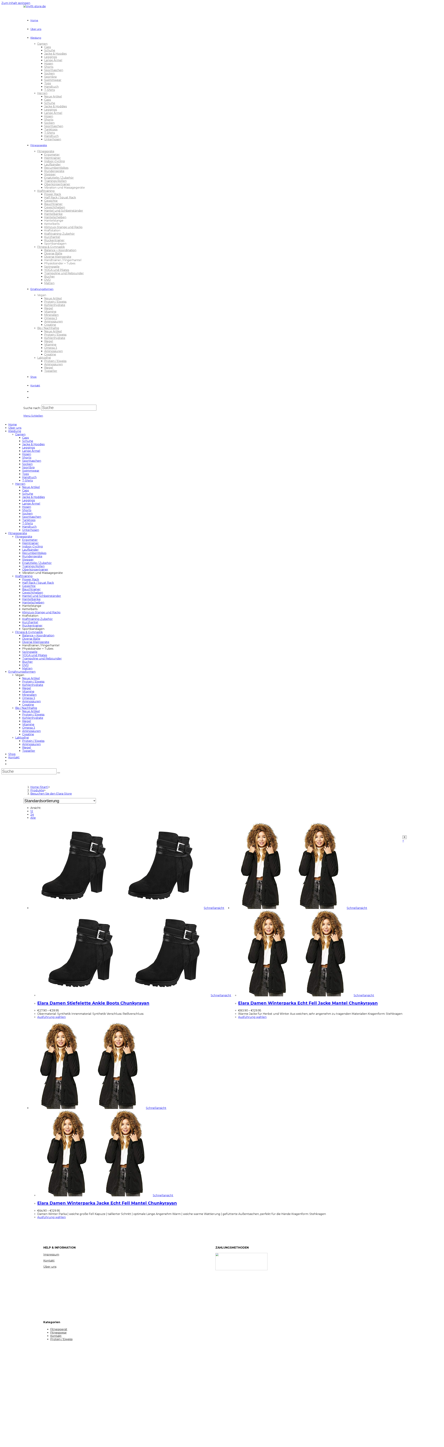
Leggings (28, 447)
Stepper (28, 559)
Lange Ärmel (31, 451)
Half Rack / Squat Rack (38, 582)
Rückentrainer (32, 625)
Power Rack (30, 579)
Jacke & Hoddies (33, 497)
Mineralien (29, 694)
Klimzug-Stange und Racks (41, 612)
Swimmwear (30, 470)
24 (32, 814)
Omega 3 (28, 698)
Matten (27, 668)
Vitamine (28, 691)
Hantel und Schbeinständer (41, 596)
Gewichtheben (32, 592)
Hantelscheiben (33, 602)
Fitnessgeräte (17, 533)
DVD (25, 665)
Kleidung (14, 431)
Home (12, 424)
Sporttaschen (31, 460)
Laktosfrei (22, 737)
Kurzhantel (30, 622)
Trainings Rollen (33, 566)
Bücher (27, 661)
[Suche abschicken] (58, 772)
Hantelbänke (31, 599)
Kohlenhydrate (32, 685)
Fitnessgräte (23, 536)
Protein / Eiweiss (33, 681)
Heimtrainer (30, 543)
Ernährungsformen (22, 671)
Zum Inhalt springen (15, 3)
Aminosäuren (31, 701)
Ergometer (30, 540)
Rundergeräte (32, 556)
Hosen (26, 454)
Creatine (28, 704)
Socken (27, 464)
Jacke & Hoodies (33, 444)
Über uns (14, 427)
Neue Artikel (31, 487)
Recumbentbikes (34, 553)
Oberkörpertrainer (35, 569)
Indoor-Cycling (32, 546)
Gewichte (29, 586)
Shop (12, 754)
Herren (20, 484)
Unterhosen (30, 530)
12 (31, 811)
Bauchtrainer (31, 589)
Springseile (29, 652)
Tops (25, 474)
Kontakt (14, 757)
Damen (20, 434)
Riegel (26, 688)
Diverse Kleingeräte (35, 642)
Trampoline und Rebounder (42, 658)
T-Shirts (27, 480)
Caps (25, 437)
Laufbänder (30, 549)
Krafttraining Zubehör (37, 619)
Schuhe (27, 441)
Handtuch (29, 477)
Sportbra (28, 467)
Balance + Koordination (38, 635)
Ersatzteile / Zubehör (37, 563)
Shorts (26, 457)
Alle (33, 817)
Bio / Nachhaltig (26, 708)
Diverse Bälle (31, 638)
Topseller (28, 750)
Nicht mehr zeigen (64, 1441)
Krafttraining (24, 576)
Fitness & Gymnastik (29, 632)
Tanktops (28, 520)
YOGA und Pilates (34, 655)
